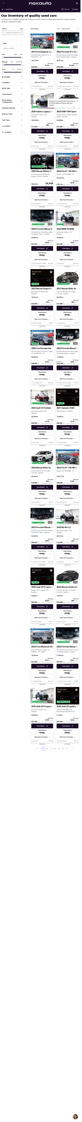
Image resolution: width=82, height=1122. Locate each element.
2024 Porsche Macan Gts (68, 348)
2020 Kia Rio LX (64, 527)
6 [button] (62, 748)
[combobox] (12, 43)
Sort (58, 29)
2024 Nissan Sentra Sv (67, 587)
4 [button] (54, 748)
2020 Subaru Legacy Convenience (46, 111)
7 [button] (66, 748)
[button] (72, 749)
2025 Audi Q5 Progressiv (42, 587)
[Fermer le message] (77, 101)
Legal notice (42, 89)
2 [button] (47, 748)
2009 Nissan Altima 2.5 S (42, 171)
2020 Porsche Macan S (41, 229)
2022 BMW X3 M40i (65, 229)
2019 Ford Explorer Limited (43, 52)
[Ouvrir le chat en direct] (75, 1117)
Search (4, 29)
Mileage (4, 62)
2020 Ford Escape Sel (41, 348)
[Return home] (2, 9)
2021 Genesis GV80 (65, 408)
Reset (21, 28)
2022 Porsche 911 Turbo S (69, 52)
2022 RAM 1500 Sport (66, 111)
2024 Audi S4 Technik (41, 408)
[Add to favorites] (51, 35)
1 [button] (43, 748)
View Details (41, 71)
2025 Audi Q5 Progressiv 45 (44, 706)
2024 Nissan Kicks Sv (41, 467)
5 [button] (58, 748)
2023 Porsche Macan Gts (42, 527)
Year (3, 54)
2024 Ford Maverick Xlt (41, 647)
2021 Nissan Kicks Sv (66, 288)
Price (4, 69)
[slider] (3, 57)
